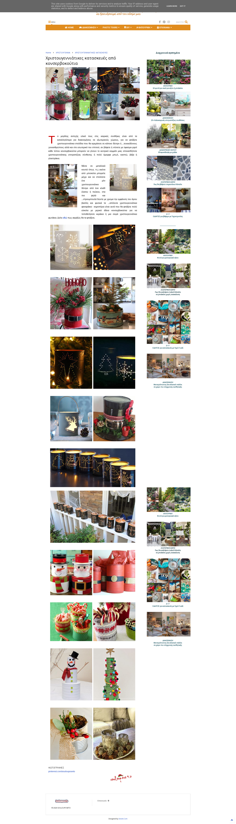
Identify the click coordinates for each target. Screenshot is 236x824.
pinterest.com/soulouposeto (61, 771)
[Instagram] (168, 22)
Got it (182, 6)
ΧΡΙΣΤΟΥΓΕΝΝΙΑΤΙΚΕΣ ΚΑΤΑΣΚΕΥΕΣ (91, 52)
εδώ (65, 218)
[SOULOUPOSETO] (118, 15)
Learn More (171, 6)
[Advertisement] (95, 40)
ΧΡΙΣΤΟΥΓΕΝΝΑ (63, 52)
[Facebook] (160, 22)
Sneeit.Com (123, 819)
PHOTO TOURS (110, 27)
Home (48, 52)
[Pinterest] (164, 22)
